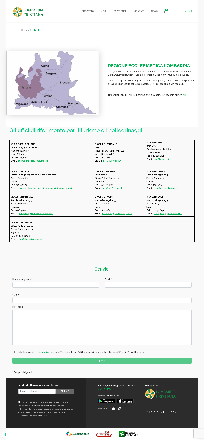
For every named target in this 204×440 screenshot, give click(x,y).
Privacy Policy (170, 412)
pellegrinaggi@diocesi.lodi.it (168, 213)
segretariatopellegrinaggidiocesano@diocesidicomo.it (45, 188)
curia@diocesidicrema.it (165, 188)
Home (24, 30)
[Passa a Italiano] (176, 11)
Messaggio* (18, 307)
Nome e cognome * (22, 279)
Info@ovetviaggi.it (112, 161)
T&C (146, 412)
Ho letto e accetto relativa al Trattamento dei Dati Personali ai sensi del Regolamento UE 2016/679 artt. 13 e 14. (81, 352)
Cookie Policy (156, 412)
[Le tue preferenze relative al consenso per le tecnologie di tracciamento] (5, 435)
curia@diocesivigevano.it (30, 239)
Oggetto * (17, 294)
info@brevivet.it (162, 159)
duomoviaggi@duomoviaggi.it (33, 161)
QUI (185, 95)
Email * (108, 279)
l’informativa (43, 352)
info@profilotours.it (112, 188)
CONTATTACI (104, 389)
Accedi (188, 11)
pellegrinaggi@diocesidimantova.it (35, 213)
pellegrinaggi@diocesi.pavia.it (117, 213)
